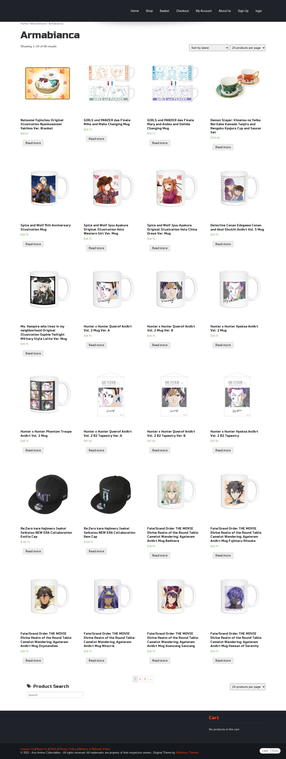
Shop (149, 11)
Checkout (182, 11)
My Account (204, 11)
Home (135, 11)
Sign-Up (243, 11)
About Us (225, 11)
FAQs (53, 749)
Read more (33, 143)
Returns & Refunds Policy (94, 749)
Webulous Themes (187, 752)
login (259, 11)
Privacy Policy (68, 749)
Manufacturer (38, 23)
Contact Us (27, 749)
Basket (164, 11)
